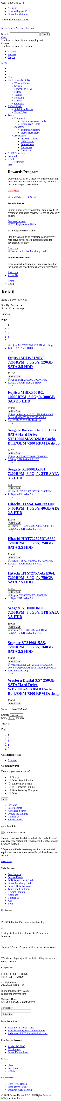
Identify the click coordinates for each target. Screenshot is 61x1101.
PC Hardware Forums (23, 787)
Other (15, 793)
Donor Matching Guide (20, 883)
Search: (5, 34)
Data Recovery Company (25, 790)
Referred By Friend (22, 783)
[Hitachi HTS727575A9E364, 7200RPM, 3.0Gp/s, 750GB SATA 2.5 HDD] (32, 563)
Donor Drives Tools (18, 1052)
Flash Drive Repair (17, 1086)
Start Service (14, 874)
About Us (13, 894)
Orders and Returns (18, 813)
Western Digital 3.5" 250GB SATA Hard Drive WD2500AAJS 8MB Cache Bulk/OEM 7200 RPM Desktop (34, 687)
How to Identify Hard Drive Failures (26, 1030)
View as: (5, 314)
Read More (6, 861)
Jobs (10, 900)
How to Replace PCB (19, 11)
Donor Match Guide (18, 14)
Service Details (15, 877)
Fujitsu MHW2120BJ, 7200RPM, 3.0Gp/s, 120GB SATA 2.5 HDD (30, 362)
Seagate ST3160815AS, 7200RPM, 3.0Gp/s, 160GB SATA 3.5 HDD (30, 647)
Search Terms (15, 807)
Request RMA (15, 819)
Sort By (5, 305)
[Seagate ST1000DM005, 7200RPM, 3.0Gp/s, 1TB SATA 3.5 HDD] (32, 598)
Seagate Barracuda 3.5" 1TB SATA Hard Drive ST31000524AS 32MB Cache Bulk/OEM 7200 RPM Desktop (34, 436)
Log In (11, 57)
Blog (10, 903)
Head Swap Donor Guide (21, 1027)
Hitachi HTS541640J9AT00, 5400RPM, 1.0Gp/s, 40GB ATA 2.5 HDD (33, 508)
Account (12, 51)
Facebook (13, 1068)
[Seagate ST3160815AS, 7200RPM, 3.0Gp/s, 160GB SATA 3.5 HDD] (32, 632)
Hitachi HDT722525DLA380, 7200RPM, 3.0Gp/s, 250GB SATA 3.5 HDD (32, 543)
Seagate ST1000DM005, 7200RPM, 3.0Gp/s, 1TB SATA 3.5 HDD (33, 612)
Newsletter (6, 1007)
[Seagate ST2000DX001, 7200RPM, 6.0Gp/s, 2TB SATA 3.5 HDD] (32, 459)
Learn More (13, 191)
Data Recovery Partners (20, 1089)
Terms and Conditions (19, 889)
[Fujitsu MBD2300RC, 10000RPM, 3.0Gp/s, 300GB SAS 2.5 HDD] (32, 382)
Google (16, 777)
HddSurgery (14, 1049)
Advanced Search (17, 810)
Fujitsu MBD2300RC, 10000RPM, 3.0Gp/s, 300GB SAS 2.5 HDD (31, 396)
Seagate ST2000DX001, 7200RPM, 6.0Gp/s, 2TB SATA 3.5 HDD (33, 473)
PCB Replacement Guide (21, 880)
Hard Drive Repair (17, 1083)
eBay (10, 1065)
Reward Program (16, 892)
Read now (13, 248)
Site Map (12, 805)
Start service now (17, 221)
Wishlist (12, 54)
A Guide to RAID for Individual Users (27, 1033)
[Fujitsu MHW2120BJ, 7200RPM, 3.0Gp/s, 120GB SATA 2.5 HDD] (32, 348)
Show (4, 308)
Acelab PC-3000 (16, 1046)
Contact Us (13, 8)
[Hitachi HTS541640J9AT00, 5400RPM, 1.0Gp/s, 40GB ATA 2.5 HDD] (32, 494)
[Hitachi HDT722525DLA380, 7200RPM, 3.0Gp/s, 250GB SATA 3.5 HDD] (32, 528)
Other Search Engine (22, 780)
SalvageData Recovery (19, 886)
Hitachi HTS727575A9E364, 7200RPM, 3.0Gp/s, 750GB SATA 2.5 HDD (31, 577)
